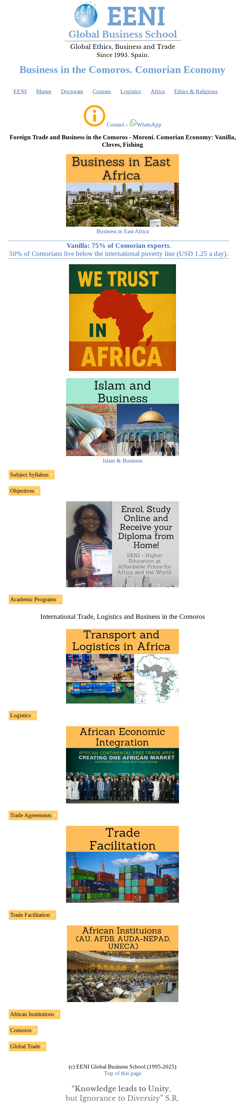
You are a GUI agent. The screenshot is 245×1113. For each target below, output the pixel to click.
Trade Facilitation (30, 915)
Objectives (22, 491)
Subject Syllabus (29, 475)
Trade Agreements (30, 815)
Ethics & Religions (196, 91)
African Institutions (32, 1014)
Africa (158, 91)
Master (43, 91)
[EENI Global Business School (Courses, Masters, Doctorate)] (123, 58)
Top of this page (122, 1073)
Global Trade (25, 1046)
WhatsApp (149, 124)
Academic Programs (33, 599)
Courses (102, 91)
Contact (115, 124)
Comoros (20, 1030)
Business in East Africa (123, 231)
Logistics (130, 91)
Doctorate (72, 91)
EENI (20, 91)
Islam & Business (123, 460)
